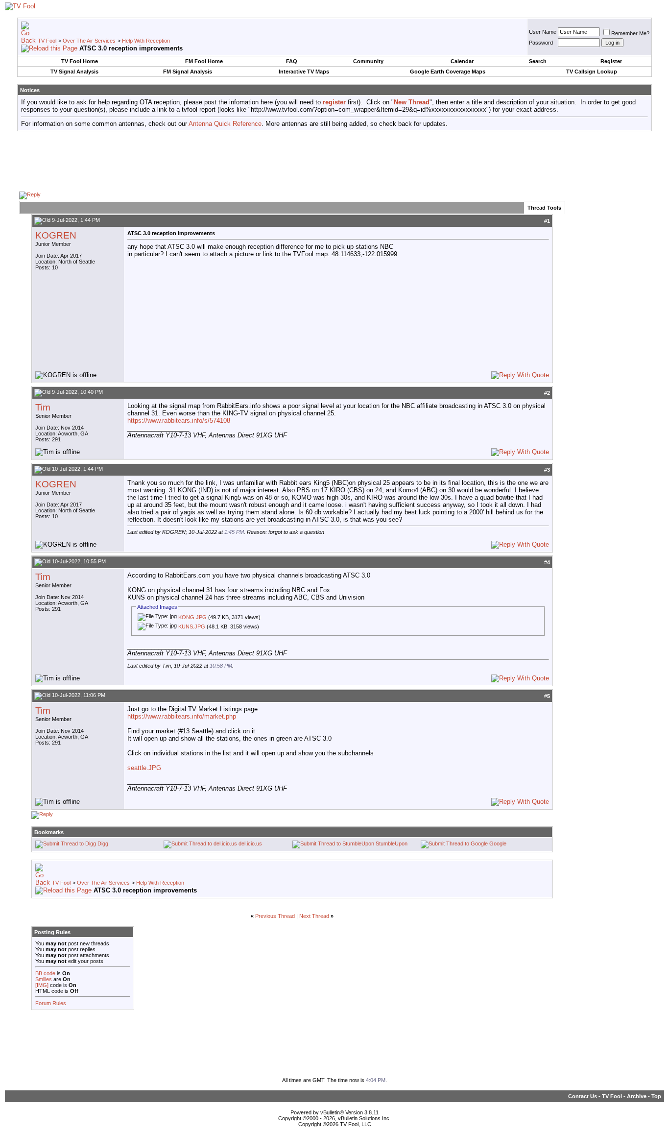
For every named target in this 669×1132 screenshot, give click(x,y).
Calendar (462, 61)
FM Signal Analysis (187, 71)
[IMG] (41, 985)
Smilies (43, 979)
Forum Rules (50, 1003)
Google (497, 843)
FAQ (291, 61)
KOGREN (55, 235)
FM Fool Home (204, 61)
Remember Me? (630, 33)
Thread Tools (544, 208)
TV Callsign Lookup (591, 71)
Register (611, 61)
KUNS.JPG (191, 626)
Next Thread (314, 916)
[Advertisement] (334, 161)
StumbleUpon (391, 843)
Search (538, 61)
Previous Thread (275, 916)
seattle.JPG (144, 767)
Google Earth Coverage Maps (447, 71)
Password (541, 43)
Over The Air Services (89, 41)
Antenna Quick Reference (225, 123)
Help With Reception (146, 41)
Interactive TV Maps (304, 71)
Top (656, 1096)
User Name (542, 32)
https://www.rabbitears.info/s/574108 (178, 420)
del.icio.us (250, 843)
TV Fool (47, 41)
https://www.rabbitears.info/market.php (181, 716)
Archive (636, 1096)
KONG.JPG (192, 617)
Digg (102, 843)
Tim (42, 407)
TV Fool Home (79, 61)
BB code (45, 973)
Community (368, 61)
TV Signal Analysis (74, 71)
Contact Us (582, 1096)
